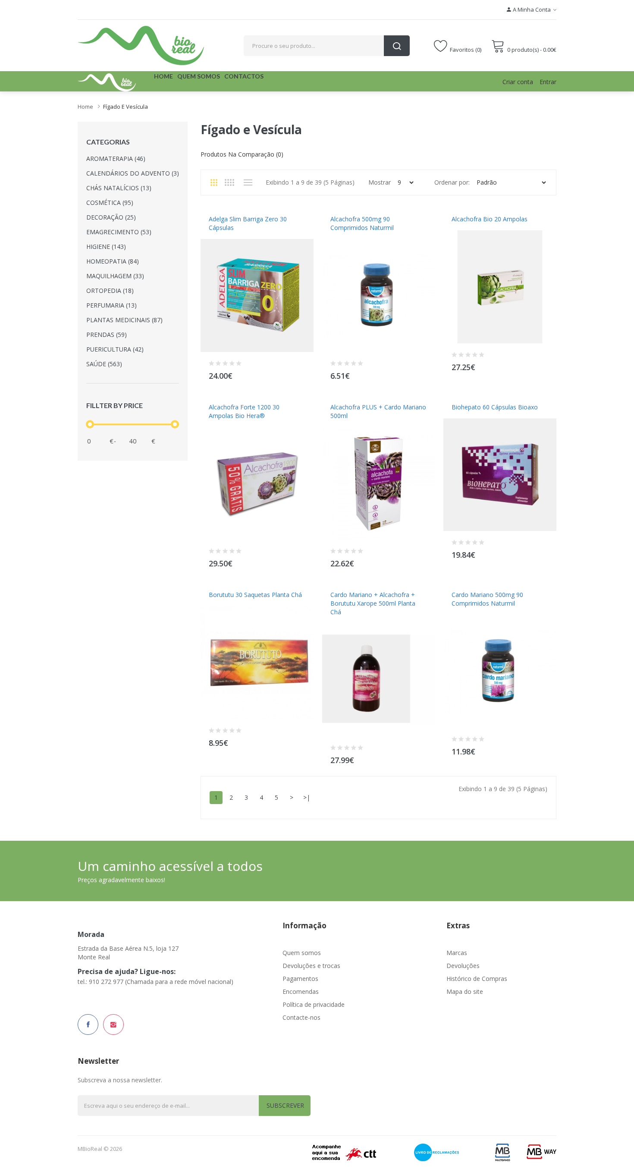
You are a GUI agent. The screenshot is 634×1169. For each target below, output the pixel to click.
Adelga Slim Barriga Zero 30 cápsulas (248, 223)
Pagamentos (300, 978)
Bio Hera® (222, 424)
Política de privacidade (313, 1004)
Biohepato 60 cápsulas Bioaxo (495, 407)
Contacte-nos (301, 1017)
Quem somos (301, 953)
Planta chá (224, 603)
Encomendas (300, 991)
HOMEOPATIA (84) (112, 261)
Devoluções (463, 966)
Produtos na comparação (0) (242, 154)
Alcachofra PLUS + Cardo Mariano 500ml (378, 411)
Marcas (456, 953)
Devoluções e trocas (311, 966)
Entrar (548, 82)
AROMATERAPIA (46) (115, 158)
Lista (247, 182)
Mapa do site (464, 991)
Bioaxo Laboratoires (481, 415)
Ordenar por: (452, 182)
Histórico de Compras (476, 978)
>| (306, 797)
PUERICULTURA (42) (115, 349)
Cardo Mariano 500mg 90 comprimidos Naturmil (487, 599)
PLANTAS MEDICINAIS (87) (124, 320)
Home (85, 106)
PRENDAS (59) (106, 334)
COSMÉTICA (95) (109, 202)
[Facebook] (88, 1024)
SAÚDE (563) (104, 364)
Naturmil (343, 236)
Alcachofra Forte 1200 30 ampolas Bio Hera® (244, 411)
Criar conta (517, 82)
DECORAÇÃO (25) (111, 217)
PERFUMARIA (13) (111, 305)
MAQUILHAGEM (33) (115, 276)
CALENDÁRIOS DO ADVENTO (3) (132, 173)
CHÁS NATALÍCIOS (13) (118, 188)
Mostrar (379, 182)
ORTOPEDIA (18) (110, 290)
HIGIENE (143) (106, 246)
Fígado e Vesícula (125, 106)
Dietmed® (222, 236)
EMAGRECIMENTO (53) (118, 232)
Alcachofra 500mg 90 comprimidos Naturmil (362, 223)
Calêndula (466, 227)
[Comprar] (301, 373)
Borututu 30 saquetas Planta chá (255, 595)
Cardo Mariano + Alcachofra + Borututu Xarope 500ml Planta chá (372, 603)
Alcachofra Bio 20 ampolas (489, 219)
